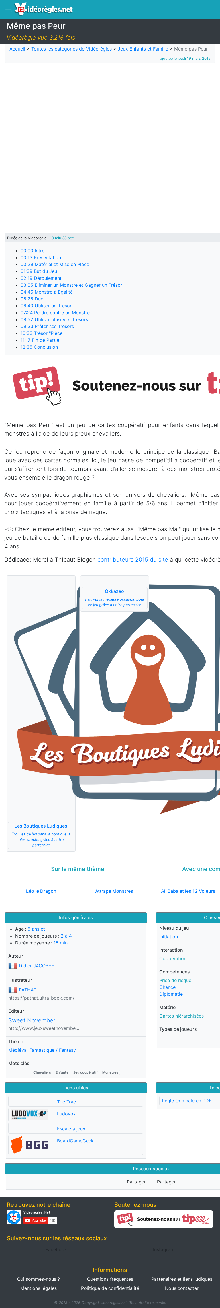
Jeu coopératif (85, 1072)
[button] (41, 713)
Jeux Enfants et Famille (143, 49)
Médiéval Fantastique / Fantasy (42, 1050)
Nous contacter (182, 1288)
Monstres (110, 1072)
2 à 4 (66, 936)
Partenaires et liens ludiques (181, 1279)
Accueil (17, 49)
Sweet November (31, 1020)
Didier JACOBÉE (36, 966)
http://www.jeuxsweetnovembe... (43, 1028)
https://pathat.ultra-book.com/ (41, 998)
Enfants (62, 1072)
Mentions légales (38, 1288)
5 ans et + (39, 929)
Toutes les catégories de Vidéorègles (71, 49)
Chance (167, 987)
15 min (61, 943)
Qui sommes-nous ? (38, 1279)
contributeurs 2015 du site (132, 559)
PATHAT (27, 990)
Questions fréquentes (110, 1279)
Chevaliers (42, 1072)
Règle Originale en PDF (186, 1100)
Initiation (168, 937)
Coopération (172, 958)
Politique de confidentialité (110, 1288)
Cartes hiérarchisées (181, 1016)
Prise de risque (175, 980)
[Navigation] (8, 10)
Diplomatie (171, 994)
